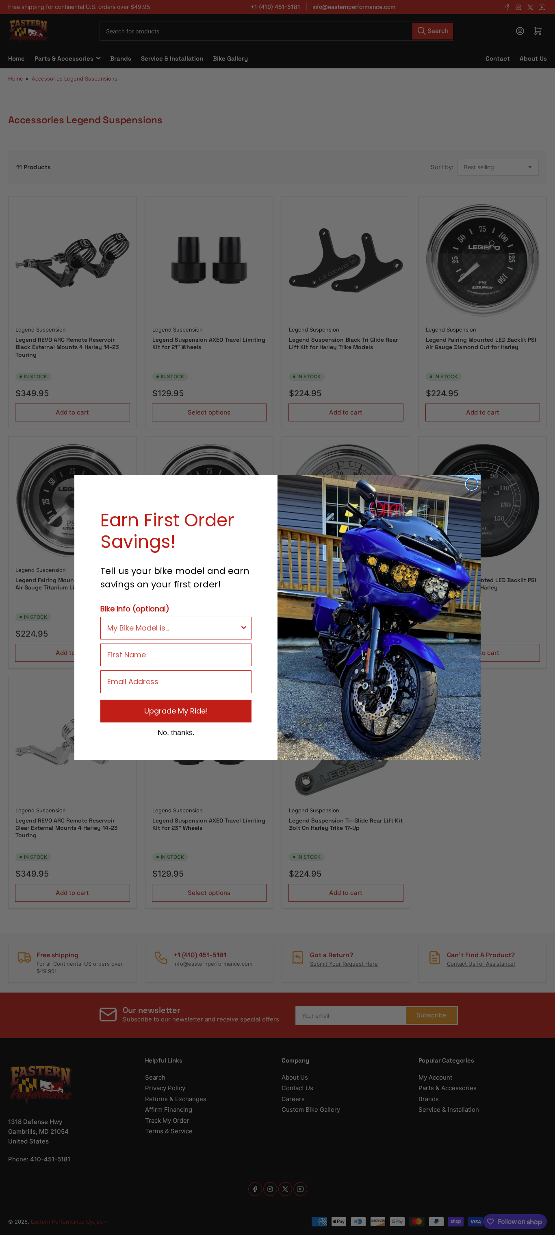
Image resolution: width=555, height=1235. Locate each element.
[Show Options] (244, 628)
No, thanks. (176, 732)
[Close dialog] (471, 484)
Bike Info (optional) (134, 609)
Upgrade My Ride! (176, 711)
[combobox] (173, 628)
